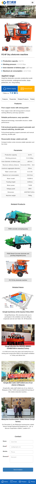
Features (5, 99)
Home (4, 16)
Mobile (5, 451)
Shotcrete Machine (21, 16)
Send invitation (18, 469)
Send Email (28, 88)
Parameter (13, 99)
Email (5, 446)
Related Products (23, 99)
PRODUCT (11, 16)
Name (5, 441)
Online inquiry (11, 88)
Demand (6, 456)
